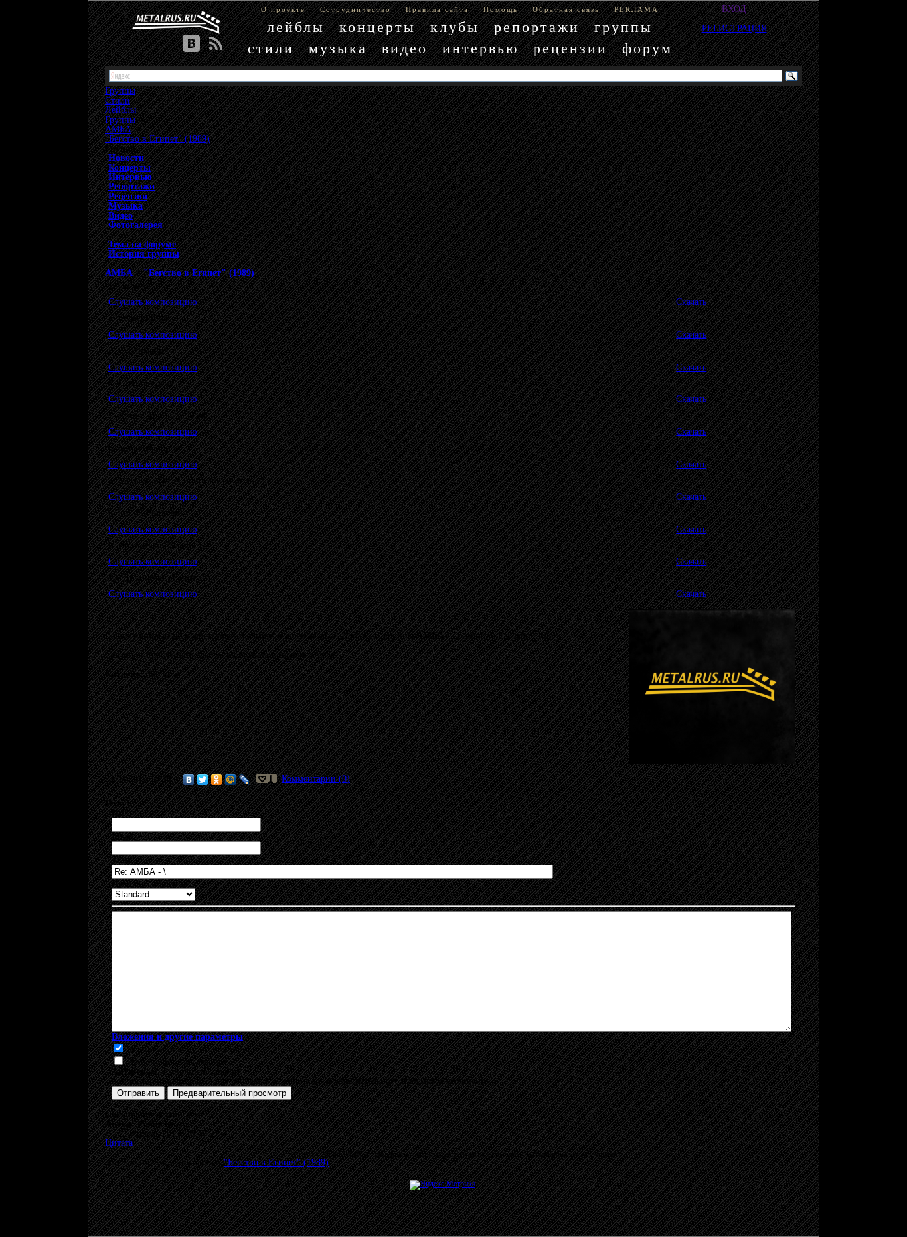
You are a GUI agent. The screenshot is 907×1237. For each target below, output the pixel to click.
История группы (143, 253)
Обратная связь (566, 9)
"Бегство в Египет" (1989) (157, 138)
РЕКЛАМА (636, 9)
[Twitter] (203, 779)
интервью (480, 48)
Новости (126, 157)
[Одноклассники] (217, 779)
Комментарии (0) (316, 778)
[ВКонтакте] (189, 779)
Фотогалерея (135, 224)
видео (405, 48)
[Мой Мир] (231, 779)
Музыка (125, 205)
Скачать (691, 301)
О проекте (283, 9)
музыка (338, 48)
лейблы (296, 27)
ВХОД (734, 8)
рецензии (570, 48)
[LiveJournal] (245, 779)
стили (271, 48)
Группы (120, 119)
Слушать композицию (152, 301)
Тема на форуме (142, 244)
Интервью (130, 176)
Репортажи (131, 186)
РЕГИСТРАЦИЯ (734, 28)
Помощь (500, 9)
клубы (454, 27)
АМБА (118, 129)
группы (623, 27)
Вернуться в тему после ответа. (188, 1049)
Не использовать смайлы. (177, 1061)
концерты (377, 27)
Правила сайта (437, 9)
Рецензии (127, 196)
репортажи (537, 27)
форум (647, 48)
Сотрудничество (355, 9)
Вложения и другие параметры (177, 1036)
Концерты (129, 167)
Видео (120, 215)
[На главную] (176, 23)
